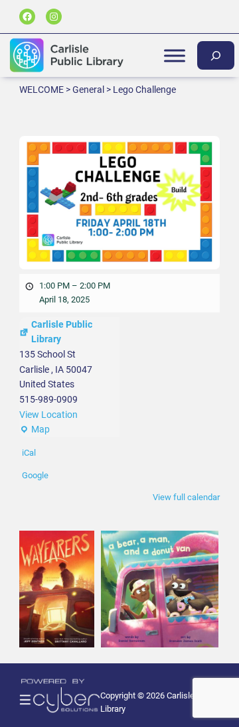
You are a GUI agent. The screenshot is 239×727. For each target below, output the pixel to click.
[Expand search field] (215, 55)
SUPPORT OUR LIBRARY (174, 363)
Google (35, 475)
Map (34, 430)
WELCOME (174, 154)
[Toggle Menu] (174, 55)
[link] (51, 589)
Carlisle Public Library (61, 332)
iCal (29, 453)
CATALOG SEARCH (174, 184)
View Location (48, 414)
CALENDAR (174, 333)
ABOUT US (174, 214)
